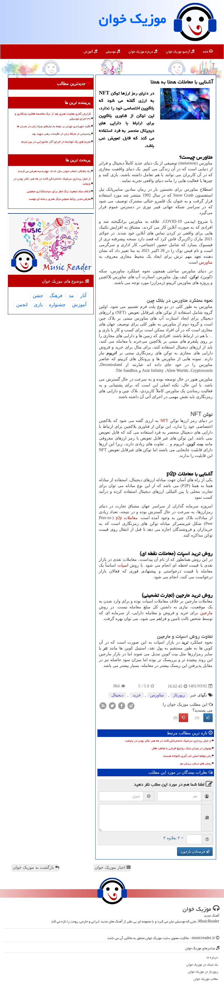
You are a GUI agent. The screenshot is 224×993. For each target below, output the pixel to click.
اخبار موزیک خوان (111, 867)
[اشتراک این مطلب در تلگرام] (131, 705)
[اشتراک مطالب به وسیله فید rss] (103, 705)
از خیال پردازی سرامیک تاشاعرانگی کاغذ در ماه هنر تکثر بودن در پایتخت (168, 741)
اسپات (123, 565)
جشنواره (57, 304)
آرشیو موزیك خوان (178, 51)
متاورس (206, 262)
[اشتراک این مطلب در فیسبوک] (122, 705)
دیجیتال (117, 695)
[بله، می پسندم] (208, 717)
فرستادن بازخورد (193, 852)
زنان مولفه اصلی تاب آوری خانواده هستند (187, 756)
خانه (206, 51)
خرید (137, 695)
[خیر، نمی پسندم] (183, 717)
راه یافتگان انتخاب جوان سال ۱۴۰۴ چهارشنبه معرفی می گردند (54, 171)
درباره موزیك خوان (141, 51)
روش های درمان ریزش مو (195, 763)
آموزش (89, 51)
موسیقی (111, 51)
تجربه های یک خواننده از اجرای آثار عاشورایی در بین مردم (56, 142)
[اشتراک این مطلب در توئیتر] (112, 705)
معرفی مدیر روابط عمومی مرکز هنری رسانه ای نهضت (60, 199)
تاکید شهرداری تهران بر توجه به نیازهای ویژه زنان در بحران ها (54, 126)
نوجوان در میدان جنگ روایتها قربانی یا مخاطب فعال (181, 748)
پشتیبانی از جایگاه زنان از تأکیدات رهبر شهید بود (61, 134)
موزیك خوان (132, 18)
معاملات (127, 518)
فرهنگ (56, 295)
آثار (83, 295)
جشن (38, 295)
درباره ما (212, 957)
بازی (38, 304)
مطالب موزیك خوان (206, 979)
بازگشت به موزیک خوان (34, 867)
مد (71, 295)
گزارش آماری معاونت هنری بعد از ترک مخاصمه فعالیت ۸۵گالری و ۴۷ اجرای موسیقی (53, 116)
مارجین (206, 613)
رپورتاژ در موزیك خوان (203, 972)
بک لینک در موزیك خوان (202, 965)
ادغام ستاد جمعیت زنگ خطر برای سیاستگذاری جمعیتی (59, 191)
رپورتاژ (179, 695)
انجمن (21, 304)
